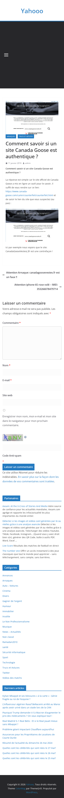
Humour (6, 606)
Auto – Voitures (10, 585)
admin (28, 163)
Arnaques (11, 136)
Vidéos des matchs (12, 677)
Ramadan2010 (9, 642)
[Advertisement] (32, 55)
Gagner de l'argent (12, 601)
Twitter (6, 672)
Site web (7, 395)
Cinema (6, 590)
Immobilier (8, 611)
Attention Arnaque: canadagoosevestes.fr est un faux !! (33, 275)
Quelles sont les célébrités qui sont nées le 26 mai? (29, 753)
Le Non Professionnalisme (16, 621)
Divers (5, 595)
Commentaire (11, 323)
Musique (7, 626)
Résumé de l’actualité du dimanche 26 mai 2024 (27, 742)
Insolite (6, 616)
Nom (6, 365)
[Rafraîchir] (25, 436)
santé (5, 647)
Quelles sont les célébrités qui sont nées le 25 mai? (29, 758)
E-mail (7, 380)
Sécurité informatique (13, 652)
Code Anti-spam (11, 455)
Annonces (7, 575)
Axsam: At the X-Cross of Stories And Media (25, 506)
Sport (5, 657)
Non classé (8, 636)
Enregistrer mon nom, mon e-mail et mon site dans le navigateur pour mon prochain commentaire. (29, 421)
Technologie (8, 662)
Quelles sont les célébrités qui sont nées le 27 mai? (29, 747)
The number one (11, 550)
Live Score (7, 545)
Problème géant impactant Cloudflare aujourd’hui (28, 729)
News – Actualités (11, 631)
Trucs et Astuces (26, 136)
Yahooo (32, 11)
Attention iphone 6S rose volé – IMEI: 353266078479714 (36, 287)
